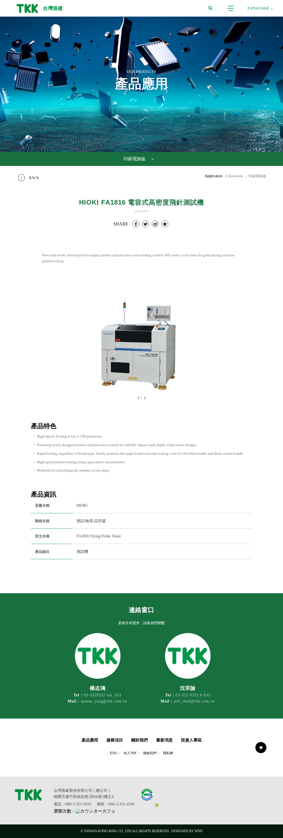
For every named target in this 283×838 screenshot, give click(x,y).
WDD (199, 831)
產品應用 (90, 740)
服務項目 (114, 740)
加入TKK (130, 753)
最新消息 (164, 740)
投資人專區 (191, 740)
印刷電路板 (257, 176)
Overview (235, 176)
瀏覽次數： (65, 811)
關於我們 (139, 740)
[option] (141, 345)
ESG (113, 753)
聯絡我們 (149, 753)
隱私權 (168, 753)
